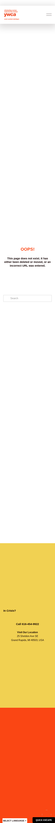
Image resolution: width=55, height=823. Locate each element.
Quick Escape (44, 820)
